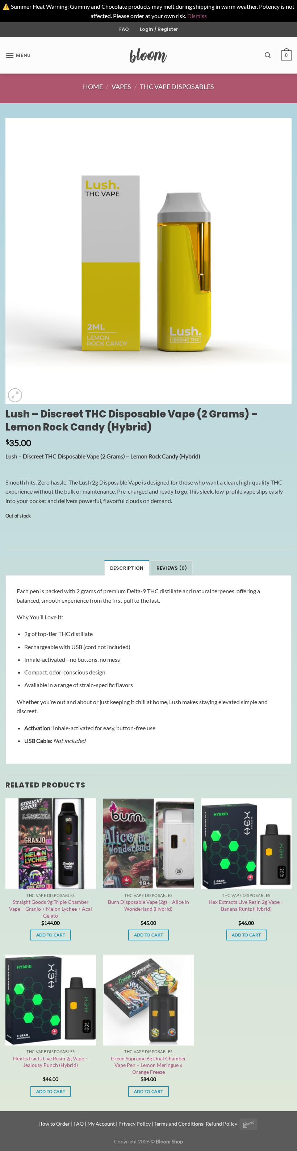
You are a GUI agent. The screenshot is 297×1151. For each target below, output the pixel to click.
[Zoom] (15, 395)
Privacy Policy (134, 1124)
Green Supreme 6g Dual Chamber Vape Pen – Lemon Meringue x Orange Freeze (148, 1065)
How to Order (54, 1124)
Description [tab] (127, 568)
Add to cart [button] (51, 934)
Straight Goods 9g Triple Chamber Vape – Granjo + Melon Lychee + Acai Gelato (50, 908)
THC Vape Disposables (177, 87)
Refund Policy (221, 1124)
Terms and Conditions (178, 1124)
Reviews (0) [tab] (171, 568)
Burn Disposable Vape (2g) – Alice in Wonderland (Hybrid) (148, 905)
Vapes (121, 87)
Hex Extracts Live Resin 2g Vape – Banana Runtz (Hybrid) (246, 905)
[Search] (268, 55)
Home (93, 87)
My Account (101, 1124)
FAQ (124, 29)
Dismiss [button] (197, 15)
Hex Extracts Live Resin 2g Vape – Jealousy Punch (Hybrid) (50, 1061)
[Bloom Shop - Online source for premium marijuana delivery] (149, 55)
